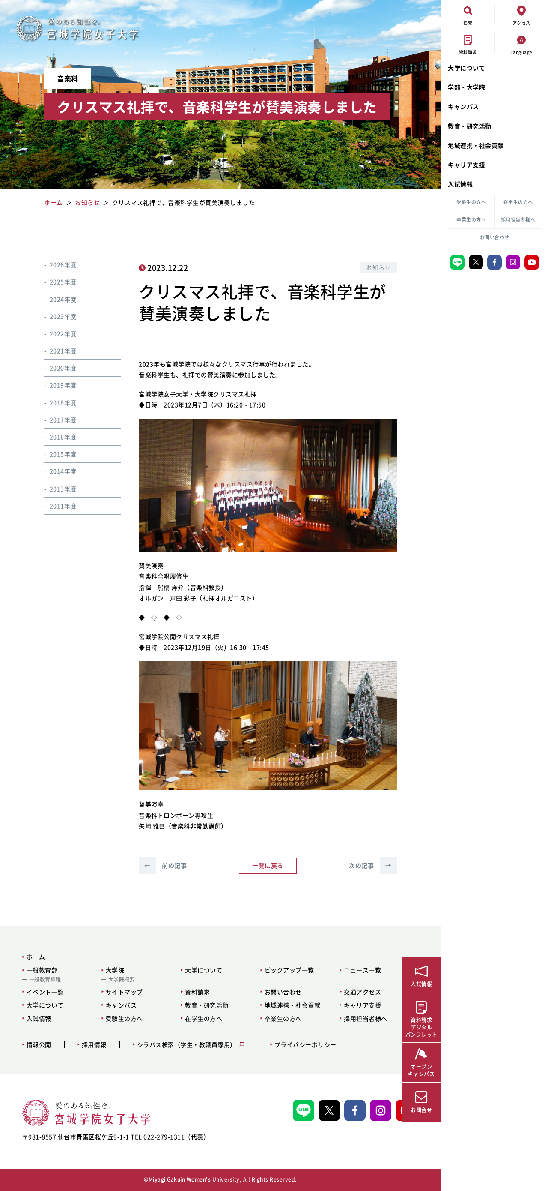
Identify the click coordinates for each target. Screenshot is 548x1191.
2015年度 (63, 454)
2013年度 (63, 488)
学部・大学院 (466, 87)
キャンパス (463, 106)
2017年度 (63, 419)
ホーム (36, 956)
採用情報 (94, 1044)
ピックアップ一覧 (289, 970)
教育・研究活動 (469, 126)
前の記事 (165, 865)
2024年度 (63, 299)
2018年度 (63, 402)
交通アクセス (362, 991)
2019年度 (63, 385)
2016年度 (63, 436)
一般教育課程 (45, 979)
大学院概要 (121, 979)
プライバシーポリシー (305, 1044)
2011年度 (63, 505)
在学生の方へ (518, 202)
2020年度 (63, 367)
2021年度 (63, 350)
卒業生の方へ (471, 219)
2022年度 (63, 333)
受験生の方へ (471, 202)
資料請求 (197, 991)
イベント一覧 (45, 991)
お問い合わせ (494, 237)
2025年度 (63, 281)
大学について (466, 67)
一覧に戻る (267, 865)
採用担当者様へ (518, 219)
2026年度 (63, 264)
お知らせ (378, 267)
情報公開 (39, 1044)
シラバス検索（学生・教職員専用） (186, 1044)
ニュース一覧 (362, 970)
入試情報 (460, 184)
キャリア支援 (466, 164)
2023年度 (63, 316)
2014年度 (63, 471)
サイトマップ (124, 991)
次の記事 (370, 865)
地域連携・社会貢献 (476, 145)
